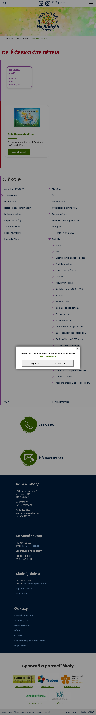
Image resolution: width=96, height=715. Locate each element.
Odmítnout (61, 363)
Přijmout (35, 363)
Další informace (48, 356)
